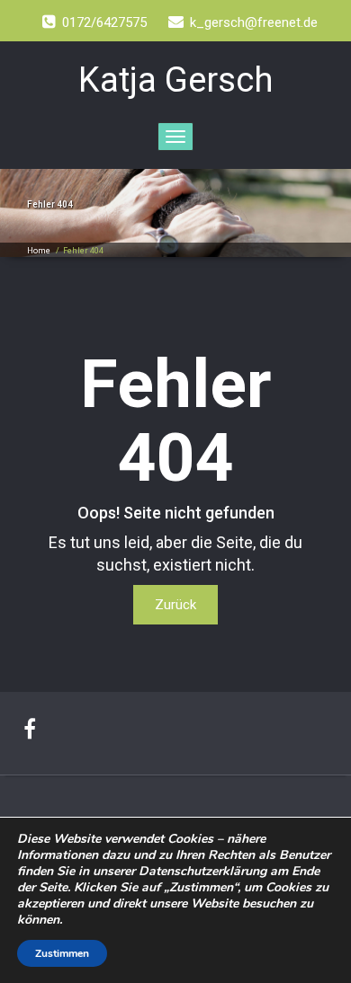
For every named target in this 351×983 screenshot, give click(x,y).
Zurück (175, 605)
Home (38, 250)
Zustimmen (62, 953)
